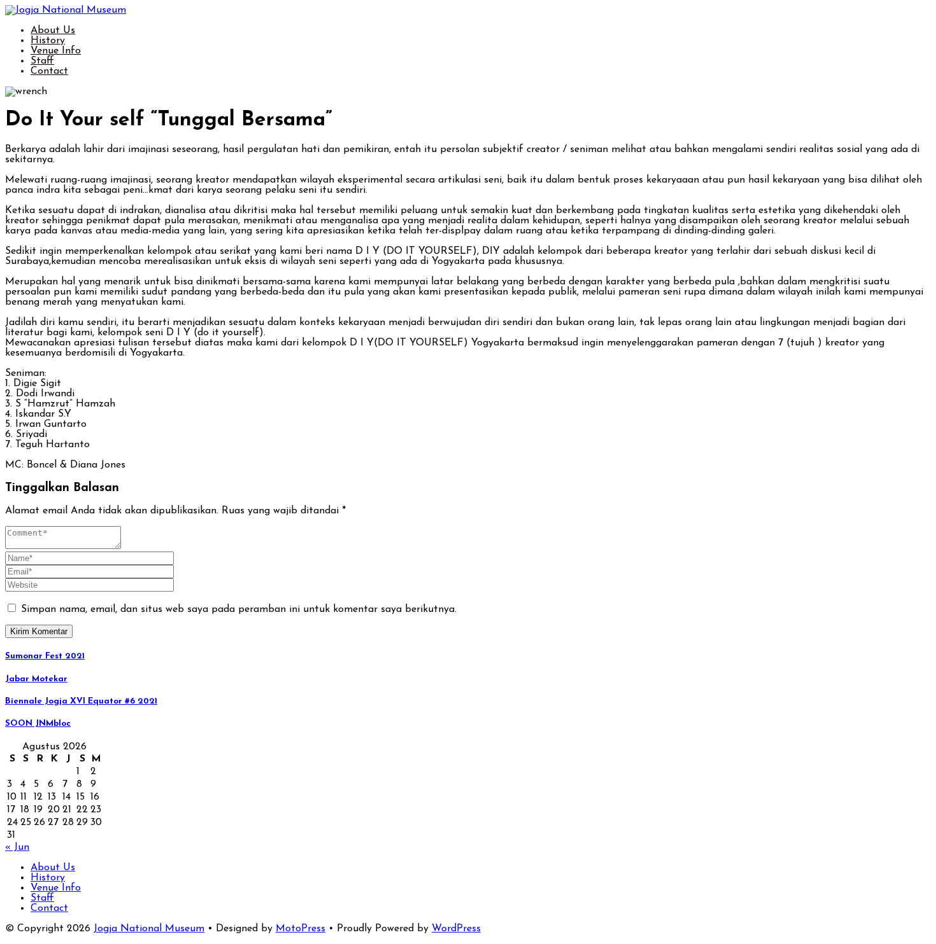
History (48, 41)
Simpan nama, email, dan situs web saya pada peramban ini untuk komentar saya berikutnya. (239, 609)
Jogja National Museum (149, 929)
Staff (42, 61)
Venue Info (56, 51)
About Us (53, 30)
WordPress (456, 929)
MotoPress (300, 929)
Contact (49, 71)
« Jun (17, 847)
